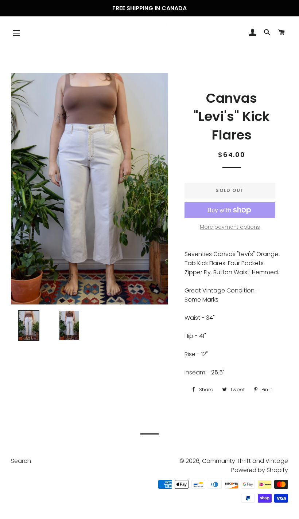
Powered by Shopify (259, 470)
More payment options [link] (230, 227)
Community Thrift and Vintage (245, 461)
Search (21, 461)
